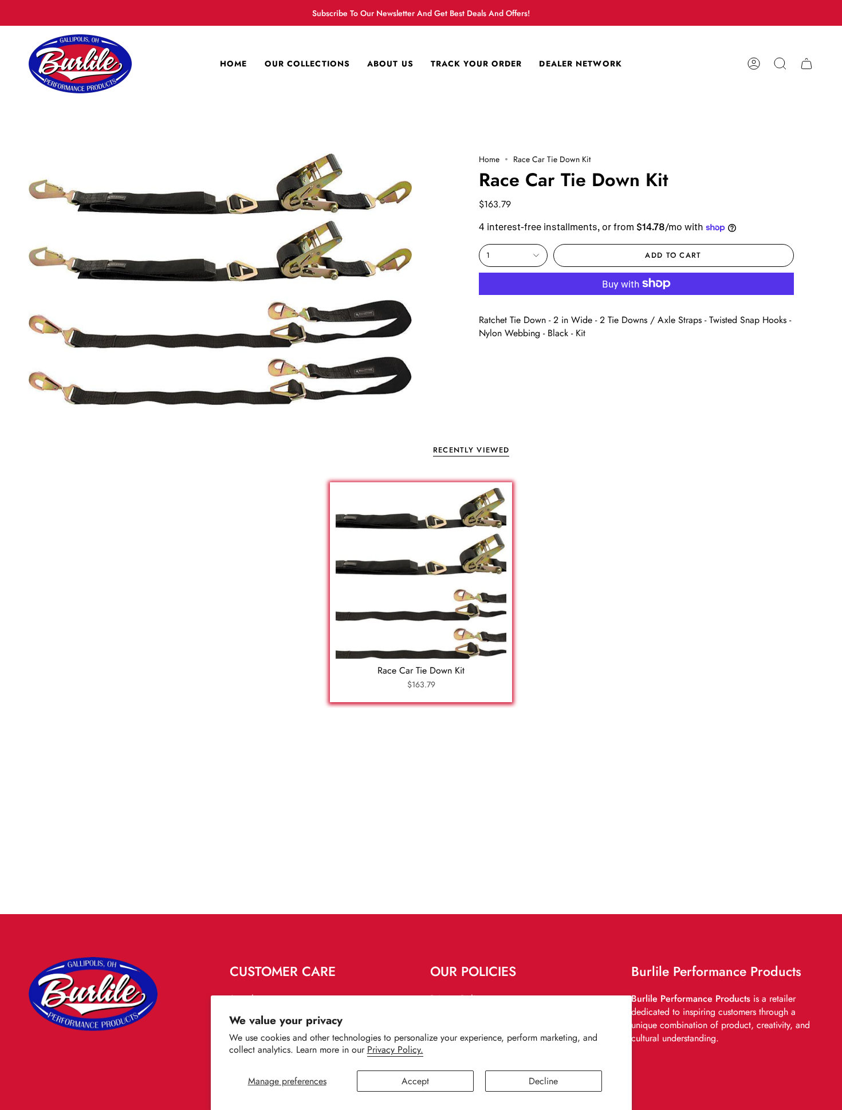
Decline (543, 1081)
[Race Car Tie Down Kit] (421, 573)
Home (489, 159)
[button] (780, 64)
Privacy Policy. (395, 1049)
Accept (415, 1081)
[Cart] (806, 64)
